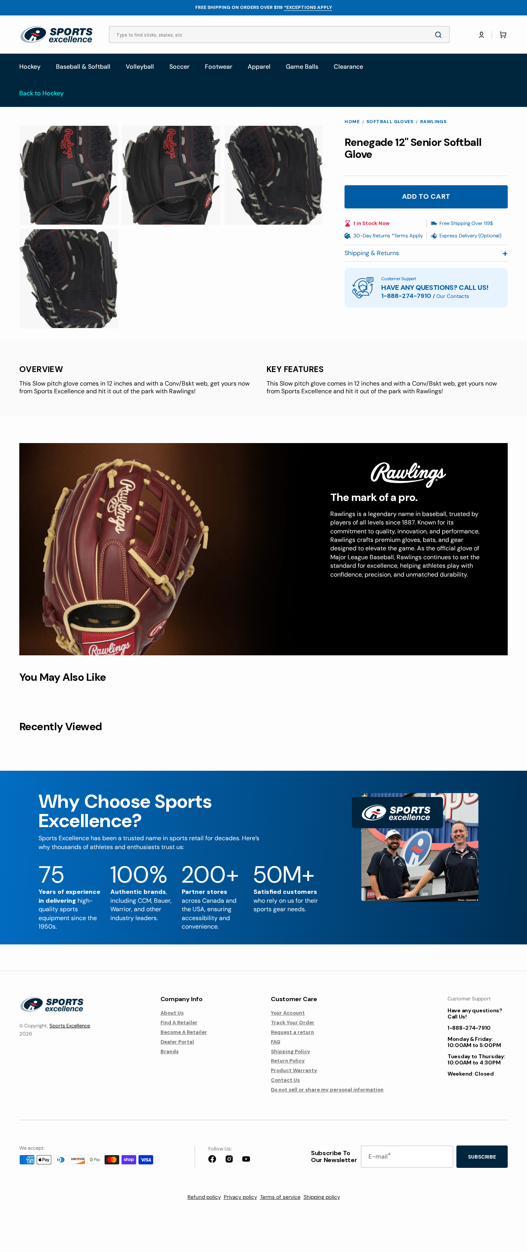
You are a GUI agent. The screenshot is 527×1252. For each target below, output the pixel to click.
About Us (172, 1013)
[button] (481, 34)
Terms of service (280, 1197)
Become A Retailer (183, 1032)
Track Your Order (292, 1022)
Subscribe (482, 1157)
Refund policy (204, 1197)
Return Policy (288, 1060)
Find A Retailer (179, 1022)
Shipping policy (322, 1197)
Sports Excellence (69, 1025)
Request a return (292, 1032)
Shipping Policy (290, 1051)
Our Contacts (452, 296)
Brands (169, 1051)
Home (352, 121)
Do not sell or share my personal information (327, 1089)
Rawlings (433, 121)
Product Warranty (294, 1070)
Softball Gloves (390, 121)
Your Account (288, 1013)
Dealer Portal (177, 1042)
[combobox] (279, 34)
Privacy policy (240, 1197)
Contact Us (285, 1080)
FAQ (275, 1042)
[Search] (440, 34)
